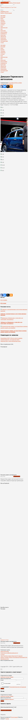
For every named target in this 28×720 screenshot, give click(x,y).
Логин (2, 700)
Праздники (4, 39)
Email (2, 680)
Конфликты (4, 33)
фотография (4, 300)
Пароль (7, 699)
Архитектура (4, 27)
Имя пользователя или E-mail (8, 707)
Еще (2, 26)
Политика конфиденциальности (9, 653)
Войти (2, 688)
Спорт (2, 42)
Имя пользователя (6, 678)
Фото (11, 84)
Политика (3, 38)
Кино (2, 18)
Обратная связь (5, 651)
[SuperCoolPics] (6, 1)
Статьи (2, 24)
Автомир (3, 15)
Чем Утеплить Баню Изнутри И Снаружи (11, 656)
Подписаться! (17, 476)
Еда (1, 29)
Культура (3, 30)
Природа (3, 23)
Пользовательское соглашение (17, 687)
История (3, 17)
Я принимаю (14, 687)
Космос (2, 20)
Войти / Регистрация (14, 3)
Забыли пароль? (9, 699)
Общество (3, 36)
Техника (3, 21)
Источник (3, 303)
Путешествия (4, 41)
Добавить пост (5, 3)
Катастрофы (4, 32)
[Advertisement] (14, 233)
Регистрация (14, 717)
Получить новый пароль (6, 710)
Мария (8, 84)
